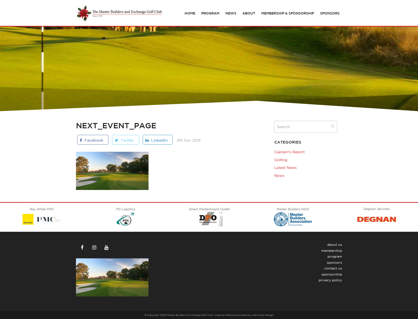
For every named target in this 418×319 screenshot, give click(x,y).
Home (190, 13)
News (230, 13)
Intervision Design (263, 314)
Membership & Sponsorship (287, 13)
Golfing (280, 160)
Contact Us (333, 268)
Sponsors (330, 13)
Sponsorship (331, 274)
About (248, 13)
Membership (331, 251)
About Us (334, 244)
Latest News (285, 168)
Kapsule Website (225, 314)
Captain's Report (289, 152)
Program (210, 13)
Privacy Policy (330, 280)
